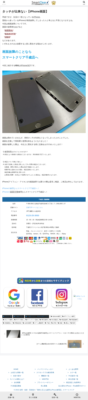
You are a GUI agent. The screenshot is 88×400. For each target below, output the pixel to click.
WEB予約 (77, 395)
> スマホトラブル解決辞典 (44, 372)
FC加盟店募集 (16, 386)
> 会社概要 (15, 382)
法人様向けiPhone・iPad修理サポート (72, 386)
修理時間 (8, 152)
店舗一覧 (11, 395)
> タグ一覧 (72, 372)
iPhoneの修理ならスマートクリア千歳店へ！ (20, 188)
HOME (16, 369)
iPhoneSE (25, 65)
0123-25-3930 (32, 215)
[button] (81, 318)
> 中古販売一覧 (72, 376)
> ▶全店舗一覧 (72, 379)
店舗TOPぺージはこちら (34, 207)
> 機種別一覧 (44, 376)
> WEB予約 (44, 379)
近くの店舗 (33, 395)
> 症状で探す (16, 376)
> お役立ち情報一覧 (16, 372)
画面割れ (9, 30)
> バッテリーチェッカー (44, 369)
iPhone (36, 17)
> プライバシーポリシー (44, 382)
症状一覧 (55, 395)
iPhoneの (6, 192)
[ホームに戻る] (44, 364)
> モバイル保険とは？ (15, 379)
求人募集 (44, 386)
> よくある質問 (72, 369)
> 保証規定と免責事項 (72, 382)
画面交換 (14, 192)
